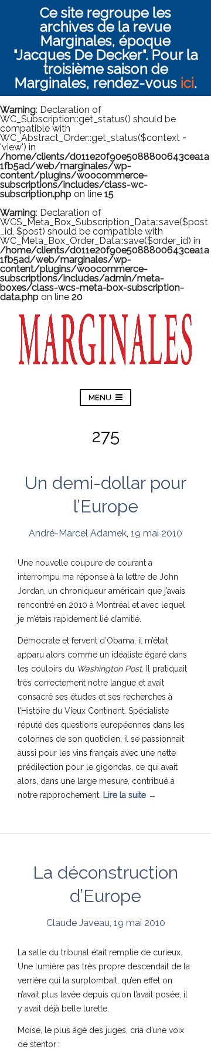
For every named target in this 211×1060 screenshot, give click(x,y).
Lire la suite (129, 795)
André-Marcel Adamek (78, 533)
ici (187, 82)
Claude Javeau (78, 922)
